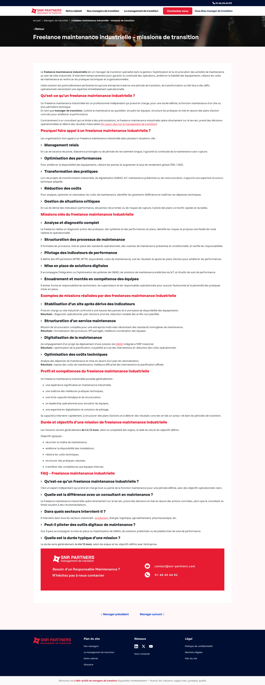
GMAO (119, 344)
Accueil (36, 20)
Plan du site (191, 658)
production (101, 518)
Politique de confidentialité (199, 646)
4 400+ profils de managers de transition (95, 680)
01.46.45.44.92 (223, 3)
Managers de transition (56, 20)
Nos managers (91, 646)
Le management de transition (141, 10)
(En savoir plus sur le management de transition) (129, 124)
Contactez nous (177, 11)
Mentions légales (194, 652)
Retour (39, 29)
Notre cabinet (74, 10)
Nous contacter (142, 653)
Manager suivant (151, 614)
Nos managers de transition (103, 10)
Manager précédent (115, 614)
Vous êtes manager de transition (213, 10)
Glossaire (88, 664)
